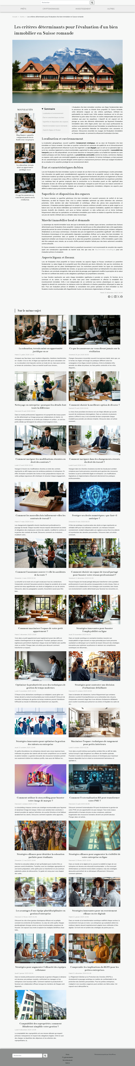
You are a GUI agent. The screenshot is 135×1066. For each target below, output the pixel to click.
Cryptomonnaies (51, 9)
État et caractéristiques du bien (53, 117)
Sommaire (49, 109)
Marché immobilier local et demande (55, 126)
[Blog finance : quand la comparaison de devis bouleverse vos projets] (25, 123)
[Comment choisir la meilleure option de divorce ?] (94, 386)
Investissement (83, 9)
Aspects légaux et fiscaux (51, 130)
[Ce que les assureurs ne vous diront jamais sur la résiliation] (25, 183)
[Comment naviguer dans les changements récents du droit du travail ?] (94, 440)
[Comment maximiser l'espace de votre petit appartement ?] (40, 609)
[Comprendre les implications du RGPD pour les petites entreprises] (94, 948)
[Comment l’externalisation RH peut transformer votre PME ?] (94, 779)
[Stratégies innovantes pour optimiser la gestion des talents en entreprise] (40, 722)
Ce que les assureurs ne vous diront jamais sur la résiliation (25, 197)
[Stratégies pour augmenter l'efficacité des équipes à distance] (40, 948)
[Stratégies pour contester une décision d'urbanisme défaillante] (94, 666)
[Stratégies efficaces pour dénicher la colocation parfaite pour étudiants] (40, 835)
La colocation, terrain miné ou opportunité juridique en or (25, 167)
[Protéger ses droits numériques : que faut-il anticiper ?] (94, 497)
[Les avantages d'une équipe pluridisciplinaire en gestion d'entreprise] (40, 892)
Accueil (14, 17)
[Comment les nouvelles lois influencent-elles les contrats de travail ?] (40, 497)
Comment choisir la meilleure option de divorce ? (94, 405)
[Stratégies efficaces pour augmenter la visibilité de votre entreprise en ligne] (94, 835)
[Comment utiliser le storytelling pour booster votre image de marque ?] (40, 779)
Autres (110, 9)
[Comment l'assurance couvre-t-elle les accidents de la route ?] (40, 553)
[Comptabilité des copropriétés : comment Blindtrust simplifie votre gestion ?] (40, 1005)
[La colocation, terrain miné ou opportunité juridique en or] (25, 153)
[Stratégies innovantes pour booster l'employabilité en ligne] (94, 609)
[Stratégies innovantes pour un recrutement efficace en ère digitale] (94, 892)
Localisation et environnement (53, 113)
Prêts (23, 9)
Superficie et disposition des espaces (55, 122)
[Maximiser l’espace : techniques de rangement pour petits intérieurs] (94, 722)
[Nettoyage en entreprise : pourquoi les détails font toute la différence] (40, 386)
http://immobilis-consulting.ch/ (105, 250)
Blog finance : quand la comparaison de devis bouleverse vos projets (25, 137)
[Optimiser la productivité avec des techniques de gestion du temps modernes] (40, 666)
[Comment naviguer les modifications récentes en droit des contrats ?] (40, 440)
